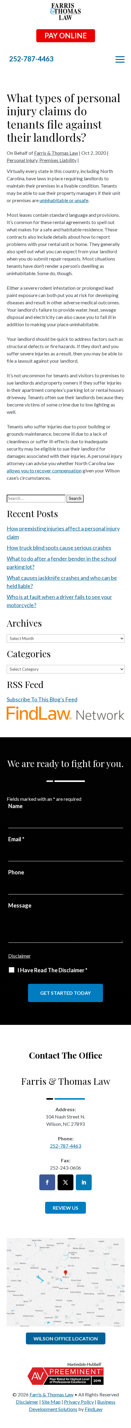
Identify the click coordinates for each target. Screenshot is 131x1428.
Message (19, 905)
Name (15, 806)
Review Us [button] (65, 1208)
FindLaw (93, 1409)
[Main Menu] (120, 59)
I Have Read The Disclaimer (52, 970)
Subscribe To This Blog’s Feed (42, 699)
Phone (16, 872)
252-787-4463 (31, 59)
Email (16, 839)
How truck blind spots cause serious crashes (59, 547)
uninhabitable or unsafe (64, 200)
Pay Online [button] (65, 35)
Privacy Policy (79, 1402)
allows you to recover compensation (44, 470)
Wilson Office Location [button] (66, 1338)
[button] (125, 1384)
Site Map (51, 1402)
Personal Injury (22, 160)
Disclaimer (19, 956)
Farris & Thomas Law (56, 153)
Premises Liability (57, 160)
